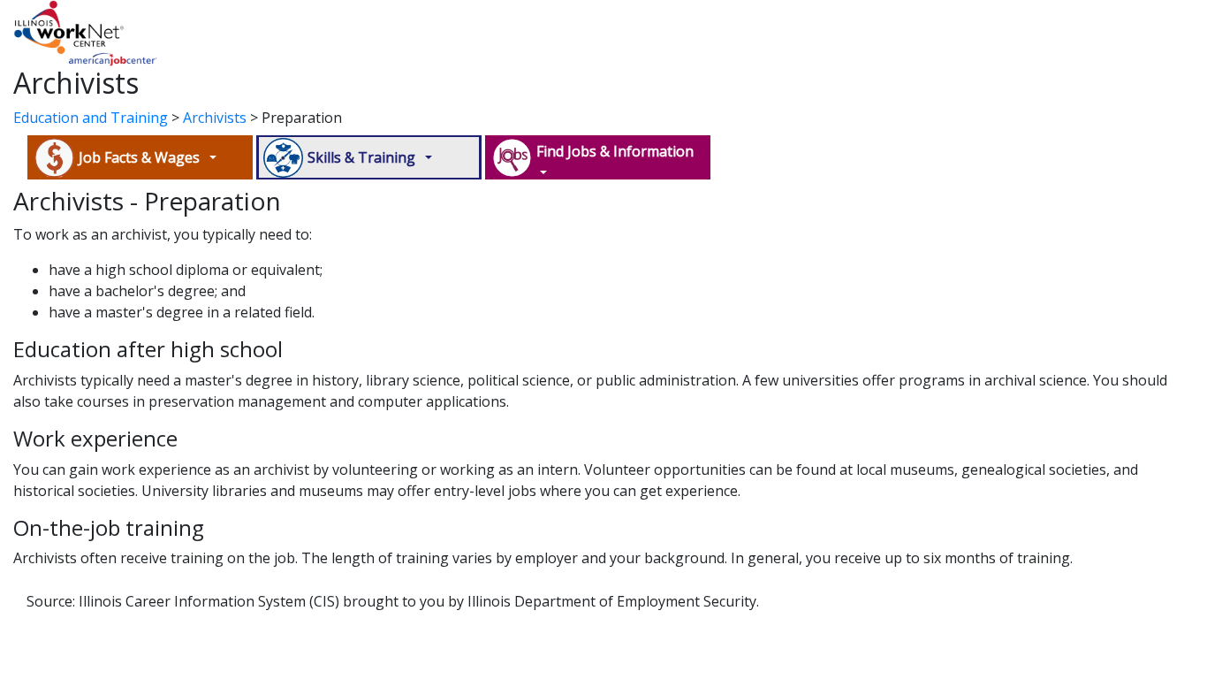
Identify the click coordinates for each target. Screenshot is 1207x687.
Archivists (215, 117)
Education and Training (90, 117)
